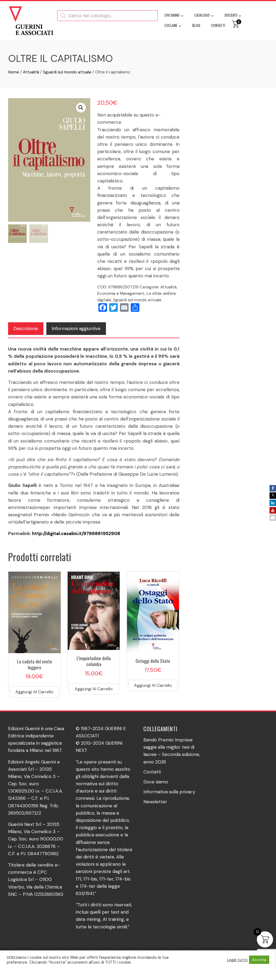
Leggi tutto (237, 959)
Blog (196, 25)
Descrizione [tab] (25, 328)
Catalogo (202, 15)
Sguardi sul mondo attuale (67, 72)
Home (13, 72)
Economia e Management (121, 293)
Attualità (31, 72)
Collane (170, 25)
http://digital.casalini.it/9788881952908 (76, 533)
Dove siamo (155, 782)
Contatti (218, 25)
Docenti (231, 15)
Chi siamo (172, 15)
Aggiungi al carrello (34, 692)
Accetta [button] (259, 959)
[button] (81, 107)
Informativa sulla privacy (169, 792)
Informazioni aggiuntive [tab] (76, 328)
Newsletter (155, 802)
